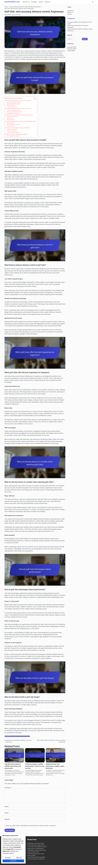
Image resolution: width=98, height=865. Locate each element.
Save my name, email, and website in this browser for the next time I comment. (31, 825)
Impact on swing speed (12, 129)
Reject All (19, 857)
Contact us (47, 1)
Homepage (34, 1)
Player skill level (10, 123)
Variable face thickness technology (14, 111)
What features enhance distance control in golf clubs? (18, 108)
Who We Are (26, 1)
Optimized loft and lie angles (13, 113)
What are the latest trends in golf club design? (16, 134)
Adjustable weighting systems (13, 103)
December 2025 (71, 47)
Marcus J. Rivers (16, 14)
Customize (8, 857)
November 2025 (71, 49)
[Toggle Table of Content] (34, 98)
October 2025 (71, 50)
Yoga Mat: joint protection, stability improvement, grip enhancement (13, 766)
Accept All (13, 861)
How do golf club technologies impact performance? (17, 127)
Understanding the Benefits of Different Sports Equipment (17, 736)
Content (41, 1)
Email (7, 813)
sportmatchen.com (12, 2)
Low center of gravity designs (13, 110)
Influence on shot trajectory (13, 132)
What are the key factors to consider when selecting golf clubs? (20, 121)
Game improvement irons (12, 116)
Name (7, 806)
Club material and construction (13, 124)
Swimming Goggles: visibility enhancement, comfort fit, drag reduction (34, 766)
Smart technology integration (13, 135)
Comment (8, 787)
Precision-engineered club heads (14, 102)
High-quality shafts (11, 105)
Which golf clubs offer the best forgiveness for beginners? (19, 115)
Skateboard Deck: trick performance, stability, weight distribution (55, 766)
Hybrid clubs (10, 118)
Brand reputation (10, 126)
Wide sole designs (11, 119)
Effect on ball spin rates (12, 131)
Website (7, 819)
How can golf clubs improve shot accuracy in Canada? (18, 100)
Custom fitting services (12, 106)
